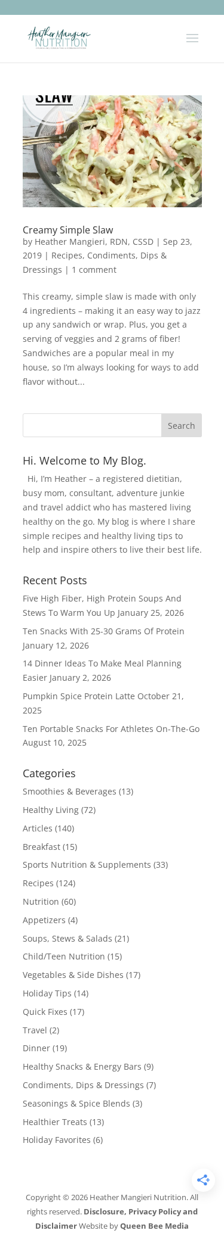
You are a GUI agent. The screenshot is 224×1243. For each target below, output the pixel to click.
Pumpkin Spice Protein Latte (79, 696)
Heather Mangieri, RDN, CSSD (94, 241)
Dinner (36, 1048)
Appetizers (44, 920)
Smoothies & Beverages (69, 791)
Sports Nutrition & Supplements (87, 864)
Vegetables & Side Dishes (73, 974)
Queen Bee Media (154, 1225)
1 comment (94, 269)
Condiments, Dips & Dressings (83, 1085)
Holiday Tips (47, 993)
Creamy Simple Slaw (68, 229)
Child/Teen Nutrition (64, 956)
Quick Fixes (45, 1011)
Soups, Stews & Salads (67, 938)
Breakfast (41, 846)
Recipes (66, 255)
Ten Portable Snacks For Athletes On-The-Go (111, 728)
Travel (35, 1030)
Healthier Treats (55, 1121)
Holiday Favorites (57, 1139)
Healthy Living (51, 809)
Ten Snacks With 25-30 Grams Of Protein (104, 631)
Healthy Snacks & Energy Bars (82, 1066)
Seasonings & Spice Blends (76, 1103)
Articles (38, 828)
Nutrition (41, 901)
